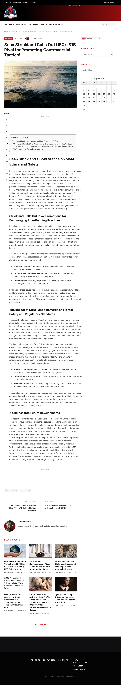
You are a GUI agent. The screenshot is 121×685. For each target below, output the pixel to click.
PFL (21, 491)
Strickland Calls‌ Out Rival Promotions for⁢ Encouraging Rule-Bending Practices (44, 144)
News (14, 491)
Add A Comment (40, 625)
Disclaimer (78, 666)
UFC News (33, 24)
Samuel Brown (35, 613)
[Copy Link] (6, 149)
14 (104, 94)
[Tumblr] (6, 155)
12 (94, 94)
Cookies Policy (80, 662)
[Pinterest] (6, 137)
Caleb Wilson (60, 572)
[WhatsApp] (6, 167)
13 (99, 94)
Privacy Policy (80, 669)
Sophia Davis (10, 572)
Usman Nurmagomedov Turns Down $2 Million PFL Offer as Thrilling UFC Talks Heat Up (15, 565)
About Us (7, 2)
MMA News (21, 24)
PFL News (9, 24)
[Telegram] (6, 179)
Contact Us (26, 2)
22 (109, 98)
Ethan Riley (60, 605)
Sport (28, 491)
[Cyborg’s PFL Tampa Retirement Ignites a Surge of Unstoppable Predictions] (66, 584)
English (88, 38)
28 (104, 102)
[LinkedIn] (6, 131)
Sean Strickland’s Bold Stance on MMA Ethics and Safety (35, 141)
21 (104, 98)
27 (99, 102)
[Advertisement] (74, 12)
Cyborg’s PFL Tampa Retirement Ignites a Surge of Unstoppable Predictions (65, 598)
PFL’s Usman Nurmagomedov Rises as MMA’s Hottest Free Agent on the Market (39, 565)
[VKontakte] (6, 173)
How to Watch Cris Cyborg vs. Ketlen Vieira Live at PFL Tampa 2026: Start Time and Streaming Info (13, 601)
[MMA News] (10, 13)
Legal (34, 2)
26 (94, 102)
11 (89, 94)
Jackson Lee (37, 38)
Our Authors (17, 2)
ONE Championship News (53, 24)
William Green (35, 572)
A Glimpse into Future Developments (29, 149)
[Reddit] (6, 161)
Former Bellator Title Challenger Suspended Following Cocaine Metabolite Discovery (65, 565)
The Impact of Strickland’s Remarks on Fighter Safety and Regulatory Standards (44, 146)
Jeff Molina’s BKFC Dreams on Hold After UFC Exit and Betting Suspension (22, 508)
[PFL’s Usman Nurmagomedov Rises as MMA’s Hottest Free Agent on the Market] (40, 551)
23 (114, 98)
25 (89, 102)
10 (84, 94)
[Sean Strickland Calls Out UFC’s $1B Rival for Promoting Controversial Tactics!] (40, 84)
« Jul (83, 110)
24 (84, 102)
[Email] (6, 143)
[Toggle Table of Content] (70, 138)
